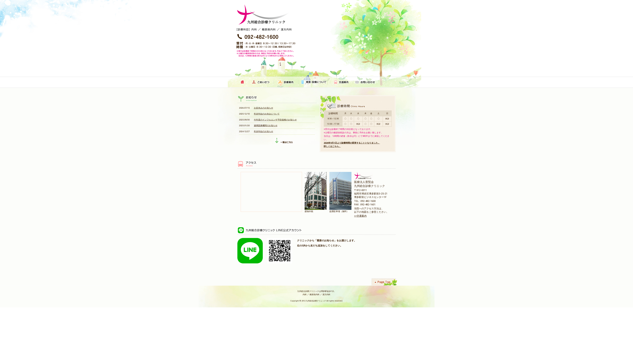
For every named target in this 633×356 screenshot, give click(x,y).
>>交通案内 (360, 215)
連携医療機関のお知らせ (265, 125)
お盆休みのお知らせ (263, 108)
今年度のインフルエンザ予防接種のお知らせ (275, 120)
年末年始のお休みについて (267, 114)
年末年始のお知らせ (263, 131)
